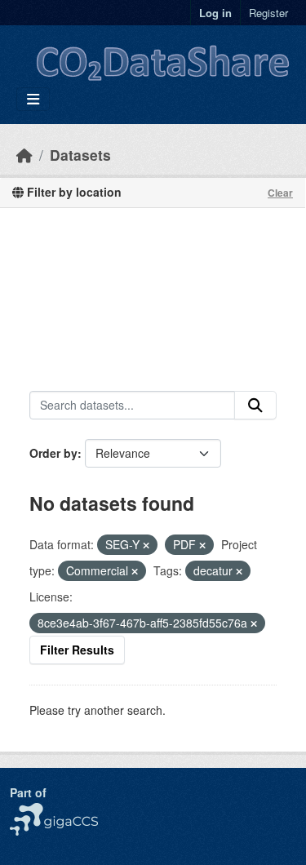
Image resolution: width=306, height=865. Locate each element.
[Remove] (146, 545)
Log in (215, 12)
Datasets (80, 154)
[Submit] (255, 405)
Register (268, 12)
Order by (53, 453)
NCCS (26, 811)
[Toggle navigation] (33, 99)
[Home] (24, 154)
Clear (280, 192)
